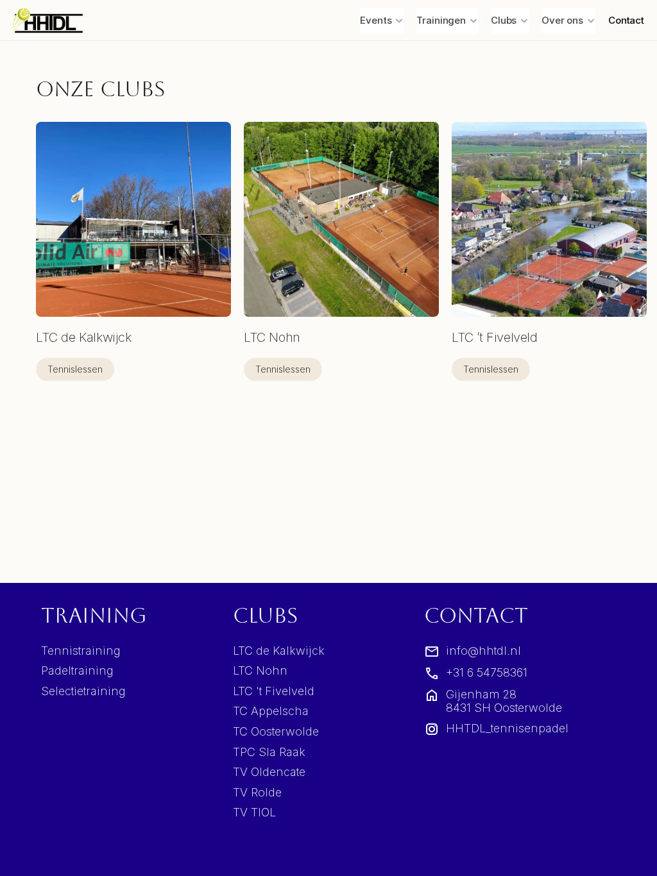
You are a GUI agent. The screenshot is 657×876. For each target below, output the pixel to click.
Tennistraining (81, 650)
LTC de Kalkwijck (279, 650)
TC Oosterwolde (276, 731)
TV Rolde (257, 792)
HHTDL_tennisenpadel (507, 728)
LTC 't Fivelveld (273, 691)
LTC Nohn (260, 670)
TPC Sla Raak (269, 752)
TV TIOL (254, 812)
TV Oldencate (269, 772)
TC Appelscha (271, 711)
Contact (626, 20)
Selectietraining (83, 691)
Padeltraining (77, 670)
